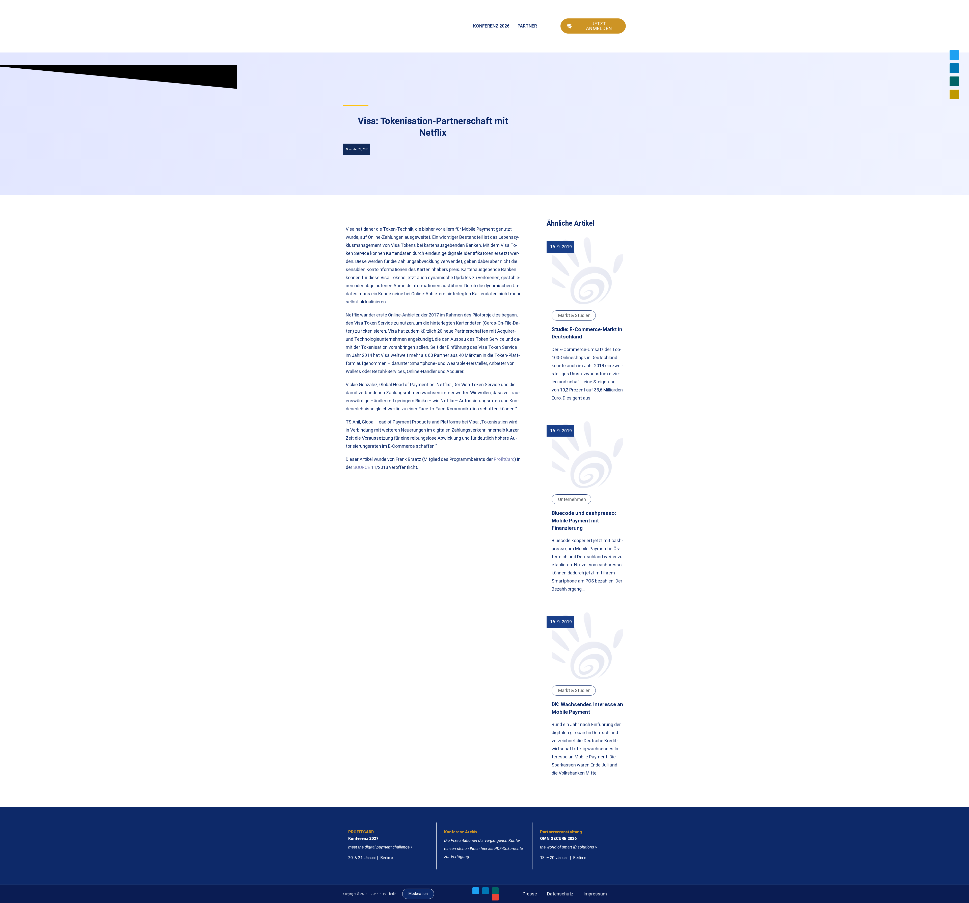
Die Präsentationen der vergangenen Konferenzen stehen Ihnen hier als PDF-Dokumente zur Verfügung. (483, 848)
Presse (530, 893)
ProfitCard (504, 459)
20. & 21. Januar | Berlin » (370, 857)
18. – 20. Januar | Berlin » (563, 857)
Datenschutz (560, 893)
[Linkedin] (954, 68)
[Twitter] (954, 55)
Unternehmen (572, 499)
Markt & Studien (574, 315)
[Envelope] (954, 94)
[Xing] (954, 81)
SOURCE (361, 467)
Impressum (595, 893)
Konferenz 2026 (491, 26)
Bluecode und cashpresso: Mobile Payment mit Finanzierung (584, 520)
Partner (527, 26)
